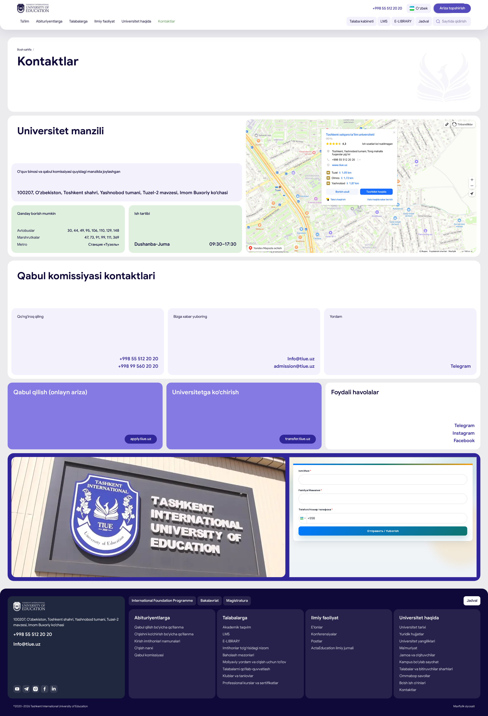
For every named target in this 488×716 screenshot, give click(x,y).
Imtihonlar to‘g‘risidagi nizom (246, 648)
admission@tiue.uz (294, 366)
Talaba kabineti (362, 21)
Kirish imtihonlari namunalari (157, 641)
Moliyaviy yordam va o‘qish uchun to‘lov (254, 662)
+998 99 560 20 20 (138, 366)
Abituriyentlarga (49, 21)
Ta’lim (24, 21)
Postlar (316, 641)
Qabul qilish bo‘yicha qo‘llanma (159, 627)
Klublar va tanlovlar (238, 676)
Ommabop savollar (414, 676)
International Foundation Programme (162, 600)
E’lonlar (317, 627)
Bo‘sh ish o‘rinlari (412, 683)
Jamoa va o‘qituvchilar (417, 655)
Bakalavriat (210, 600)
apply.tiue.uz (140, 439)
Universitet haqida (136, 21)
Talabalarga (78, 21)
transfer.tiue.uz (297, 439)
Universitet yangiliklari (417, 641)
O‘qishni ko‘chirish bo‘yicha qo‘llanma (163, 634)
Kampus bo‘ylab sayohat (419, 662)
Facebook (464, 440)
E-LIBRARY (403, 21)
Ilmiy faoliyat (104, 21)
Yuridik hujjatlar (411, 634)
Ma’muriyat (408, 648)
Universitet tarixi (412, 627)
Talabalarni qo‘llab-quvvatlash (246, 669)
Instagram (464, 433)
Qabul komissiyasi (149, 655)
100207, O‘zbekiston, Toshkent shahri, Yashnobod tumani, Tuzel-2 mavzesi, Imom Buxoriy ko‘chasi (66, 622)
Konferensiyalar (324, 634)
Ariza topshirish (452, 8)
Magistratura (237, 600)
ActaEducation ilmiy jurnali (332, 648)
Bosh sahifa (24, 49)
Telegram (461, 366)
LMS (384, 21)
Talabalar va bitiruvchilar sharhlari (426, 669)
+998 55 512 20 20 (387, 8)
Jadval (423, 21)
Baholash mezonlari (238, 655)
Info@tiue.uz (301, 359)
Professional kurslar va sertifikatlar (250, 683)
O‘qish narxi (143, 648)
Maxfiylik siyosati (464, 706)
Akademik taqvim (237, 627)
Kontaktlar (166, 21)
